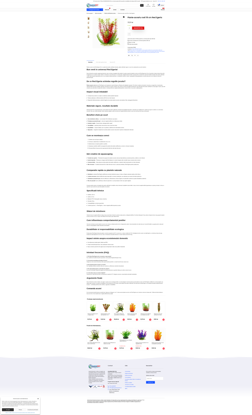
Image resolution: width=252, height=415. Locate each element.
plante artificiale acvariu (157, 51)
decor (131, 50)
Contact (122, 9)
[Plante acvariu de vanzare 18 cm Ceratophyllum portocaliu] (132, 308)
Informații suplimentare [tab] (101, 62)
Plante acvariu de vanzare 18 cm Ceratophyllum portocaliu (132, 314)
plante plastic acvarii (154, 52)
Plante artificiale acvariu (110, 13)
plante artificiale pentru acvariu (143, 52)
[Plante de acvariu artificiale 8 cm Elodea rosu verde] (146, 308)
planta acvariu (142, 50)
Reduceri (107, 9)
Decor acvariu (98, 13)
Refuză (20, 409)
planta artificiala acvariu (150, 50)
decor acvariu (135, 50)
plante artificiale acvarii (146, 51)
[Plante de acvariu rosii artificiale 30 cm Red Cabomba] (159, 308)
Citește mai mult (131, 348)
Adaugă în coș (138, 28)
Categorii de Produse (94, 9)
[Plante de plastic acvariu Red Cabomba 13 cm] (106, 308)
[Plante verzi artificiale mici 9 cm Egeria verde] (93, 308)
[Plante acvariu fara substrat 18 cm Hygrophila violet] (142, 335)
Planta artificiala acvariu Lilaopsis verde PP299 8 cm (126, 341)
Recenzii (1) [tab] (112, 62)
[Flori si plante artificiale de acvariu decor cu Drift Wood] (119, 308)
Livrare (114, 9)
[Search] (142, 5)
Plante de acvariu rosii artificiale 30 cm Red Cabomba (158, 314)
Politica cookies (8, 412)
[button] (38, 398)
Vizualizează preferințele (33, 409)
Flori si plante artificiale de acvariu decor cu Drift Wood (119, 314)
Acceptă (8, 409)
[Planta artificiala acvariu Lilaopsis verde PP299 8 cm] (126, 334)
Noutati (163, 9)
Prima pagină (90, 13)
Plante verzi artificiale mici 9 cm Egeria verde (93, 314)
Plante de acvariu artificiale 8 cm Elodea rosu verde (146, 314)
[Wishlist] (153, 5)
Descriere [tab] (90, 62)
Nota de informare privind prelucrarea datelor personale (23, 412)
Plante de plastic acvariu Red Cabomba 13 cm (105, 314)
